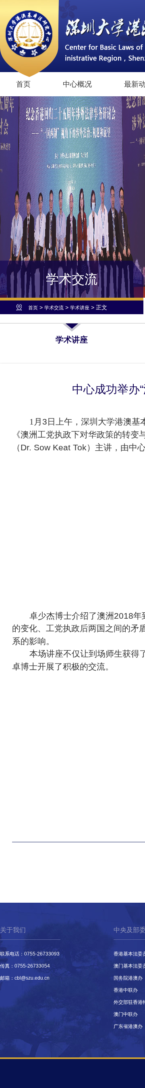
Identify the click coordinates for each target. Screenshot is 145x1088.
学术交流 (54, 308)
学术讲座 (79, 308)
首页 (23, 84)
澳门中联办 (126, 1014)
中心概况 (77, 84)
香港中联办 (126, 990)
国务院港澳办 (128, 978)
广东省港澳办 (128, 1026)
